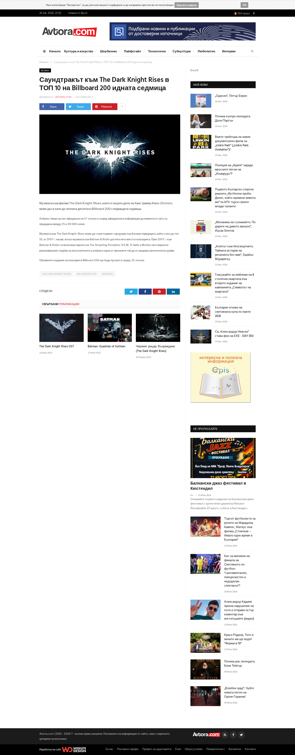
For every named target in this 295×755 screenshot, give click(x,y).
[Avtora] (69, 31)
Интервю (229, 51)
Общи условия (193, 749)
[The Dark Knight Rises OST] (61, 328)
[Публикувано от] (193, 495)
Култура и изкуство (78, 51)
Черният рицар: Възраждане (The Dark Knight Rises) (155, 348)
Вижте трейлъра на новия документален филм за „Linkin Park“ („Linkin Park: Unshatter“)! (232, 143)
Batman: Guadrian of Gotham (106, 346)
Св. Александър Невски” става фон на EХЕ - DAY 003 (234, 334)
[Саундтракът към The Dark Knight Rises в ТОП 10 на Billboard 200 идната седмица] (109, 193)
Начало (55, 51)
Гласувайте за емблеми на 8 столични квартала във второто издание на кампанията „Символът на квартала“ (234, 283)
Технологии (157, 51)
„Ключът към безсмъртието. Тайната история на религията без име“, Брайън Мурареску (234, 252)
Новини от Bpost (77, 12)
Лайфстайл (132, 51)
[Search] (252, 51)
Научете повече (187, 5)
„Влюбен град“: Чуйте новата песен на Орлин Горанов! (239, 692)
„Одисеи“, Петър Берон (231, 96)
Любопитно (206, 51)
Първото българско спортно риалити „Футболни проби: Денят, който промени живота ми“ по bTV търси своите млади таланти (235, 198)
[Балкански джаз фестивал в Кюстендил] (223, 458)
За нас (109, 749)
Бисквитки (235, 749)
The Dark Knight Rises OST (56, 346)
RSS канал (243, 13)
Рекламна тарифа (127, 749)
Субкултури (182, 51)
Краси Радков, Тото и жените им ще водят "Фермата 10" (238, 639)
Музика (45, 70)
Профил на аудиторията (156, 749)
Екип (178, 749)
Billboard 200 (87, 273)
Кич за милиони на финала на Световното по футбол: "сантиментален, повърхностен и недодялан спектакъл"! (237, 571)
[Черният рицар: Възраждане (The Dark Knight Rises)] (158, 328)
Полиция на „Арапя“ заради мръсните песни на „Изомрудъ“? (234, 169)
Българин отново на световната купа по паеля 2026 (233, 312)
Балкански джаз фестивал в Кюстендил (218, 486)
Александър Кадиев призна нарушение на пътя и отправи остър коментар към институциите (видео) (239, 610)
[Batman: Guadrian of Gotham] (110, 328)
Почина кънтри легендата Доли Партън (232, 118)
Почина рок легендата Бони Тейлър (239, 664)
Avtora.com (63, 96)
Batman (107, 273)
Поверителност (215, 749)
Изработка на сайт (50, 749)
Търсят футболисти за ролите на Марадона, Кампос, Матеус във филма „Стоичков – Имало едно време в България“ (239, 529)
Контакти (250, 749)
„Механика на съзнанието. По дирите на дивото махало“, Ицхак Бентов (235, 226)
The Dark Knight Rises (56, 273)
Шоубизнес (108, 51)
